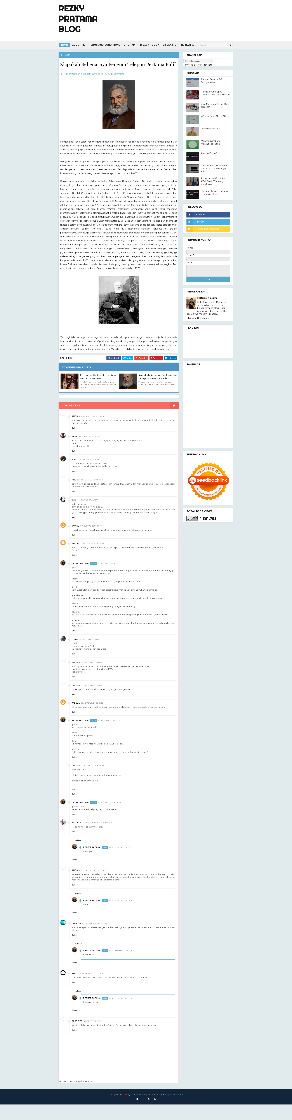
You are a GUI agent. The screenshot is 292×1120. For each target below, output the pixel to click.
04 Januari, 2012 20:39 (96, 923)
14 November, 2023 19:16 (120, 900)
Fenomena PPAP (210, 128)
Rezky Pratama (80, 563)
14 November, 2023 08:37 (92, 973)
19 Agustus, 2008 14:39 (92, 480)
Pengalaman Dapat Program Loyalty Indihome (215, 93)
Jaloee (76, 703)
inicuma (76, 543)
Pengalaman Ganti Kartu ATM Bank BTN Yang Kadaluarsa (214, 181)
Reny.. (75, 436)
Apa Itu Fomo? (209, 153)
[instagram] (149, 1099)
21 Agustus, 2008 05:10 (109, 720)
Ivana (75, 639)
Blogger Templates (173, 1094)
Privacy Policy (149, 44)
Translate (207, 64)
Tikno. (75, 973)
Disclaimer (170, 44)
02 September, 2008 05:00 (98, 823)
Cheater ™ (78, 923)
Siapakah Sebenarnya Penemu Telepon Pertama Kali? (157, 377)
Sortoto (77, 1021)
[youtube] (155, 1099)
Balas (74, 428)
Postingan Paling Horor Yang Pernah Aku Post (98, 377)
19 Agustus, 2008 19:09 (91, 526)
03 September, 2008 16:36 (93, 870)
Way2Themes (138, 1094)
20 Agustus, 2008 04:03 (109, 563)
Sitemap (129, 44)
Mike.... (75, 459)
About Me (78, 44)
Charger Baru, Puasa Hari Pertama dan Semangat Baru (214, 168)
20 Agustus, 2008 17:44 (92, 685)
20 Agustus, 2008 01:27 (92, 543)
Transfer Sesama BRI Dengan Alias (212, 81)
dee (74, 500)
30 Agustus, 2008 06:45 (109, 802)
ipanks (75, 526)
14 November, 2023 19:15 (120, 847)
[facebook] (143, 1099)
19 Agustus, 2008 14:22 (90, 459)
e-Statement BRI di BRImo (215, 116)
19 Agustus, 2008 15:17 (87, 500)
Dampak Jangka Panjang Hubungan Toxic (214, 192)
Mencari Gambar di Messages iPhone (211, 142)
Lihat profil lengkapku (197, 318)
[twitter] (137, 1099)
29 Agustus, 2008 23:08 (92, 765)
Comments (117, 74)
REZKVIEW (187, 44)
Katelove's (78, 823)
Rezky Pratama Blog (78, 18)
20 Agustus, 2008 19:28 (92, 703)
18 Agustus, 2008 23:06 (92, 416)
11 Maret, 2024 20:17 (93, 1021)
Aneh (67, 55)
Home (65, 44)
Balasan (78, 840)
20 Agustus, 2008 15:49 (92, 662)
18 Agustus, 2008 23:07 (90, 436)
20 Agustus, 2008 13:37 (90, 639)
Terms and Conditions (104, 44)
